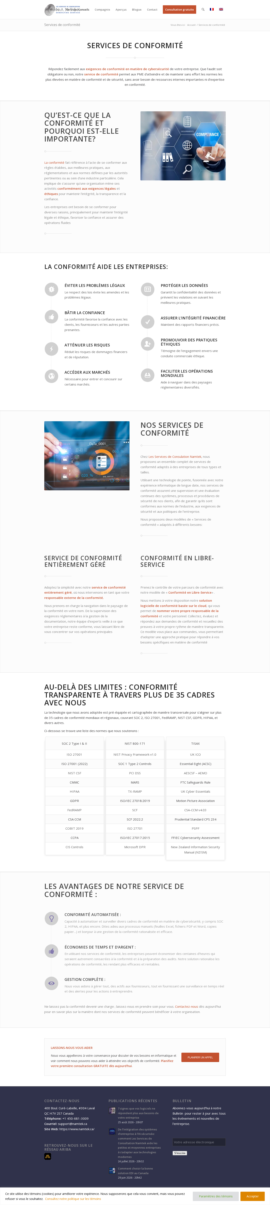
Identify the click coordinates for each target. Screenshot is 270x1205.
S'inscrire (179, 1153)
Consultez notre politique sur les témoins (73, 1199)
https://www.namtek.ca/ (76, 1129)
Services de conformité (62, 24)
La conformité (54, 162)
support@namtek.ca (72, 1124)
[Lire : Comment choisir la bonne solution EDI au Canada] (112, 1170)
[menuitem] (54, 9)
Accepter (253, 1196)
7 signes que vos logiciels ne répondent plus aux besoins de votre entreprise (138, 1113)
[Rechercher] (203, 9)
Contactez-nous (186, 1006)
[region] (135, 1196)
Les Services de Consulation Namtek (174, 456)
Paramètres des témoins (216, 1196)
